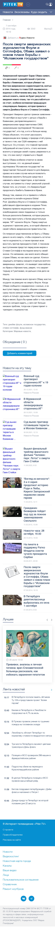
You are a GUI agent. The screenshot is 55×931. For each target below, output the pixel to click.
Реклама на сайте (12, 840)
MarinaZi (48, 29)
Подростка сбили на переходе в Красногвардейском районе (27, 761)
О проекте (8, 829)
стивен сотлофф (11, 328)
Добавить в (21, 38)
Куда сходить (39, 12)
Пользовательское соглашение (20, 879)
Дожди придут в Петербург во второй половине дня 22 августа (30, 795)
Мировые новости (22, 331)
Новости (8, 12)
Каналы (7, 865)
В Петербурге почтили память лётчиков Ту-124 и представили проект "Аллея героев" (31, 693)
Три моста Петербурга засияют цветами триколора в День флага (31, 739)
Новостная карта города (17, 861)
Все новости (50, 683)
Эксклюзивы (22, 12)
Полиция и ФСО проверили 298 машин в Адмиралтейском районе (31, 750)
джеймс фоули (15, 324)
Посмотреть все (15, 345)
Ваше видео (9, 870)
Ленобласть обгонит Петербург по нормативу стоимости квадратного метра (32, 727)
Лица (6, 875)
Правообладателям (13, 835)
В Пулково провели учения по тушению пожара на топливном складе (30, 716)
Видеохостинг (11, 856)
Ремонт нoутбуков (13, 889)
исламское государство (34, 324)
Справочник (10, 884)
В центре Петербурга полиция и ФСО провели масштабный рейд (30, 772)
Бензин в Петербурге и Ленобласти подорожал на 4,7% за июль (29, 705)
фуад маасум (26, 328)
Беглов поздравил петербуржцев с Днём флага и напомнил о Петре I (31, 784)
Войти (50, 4)
